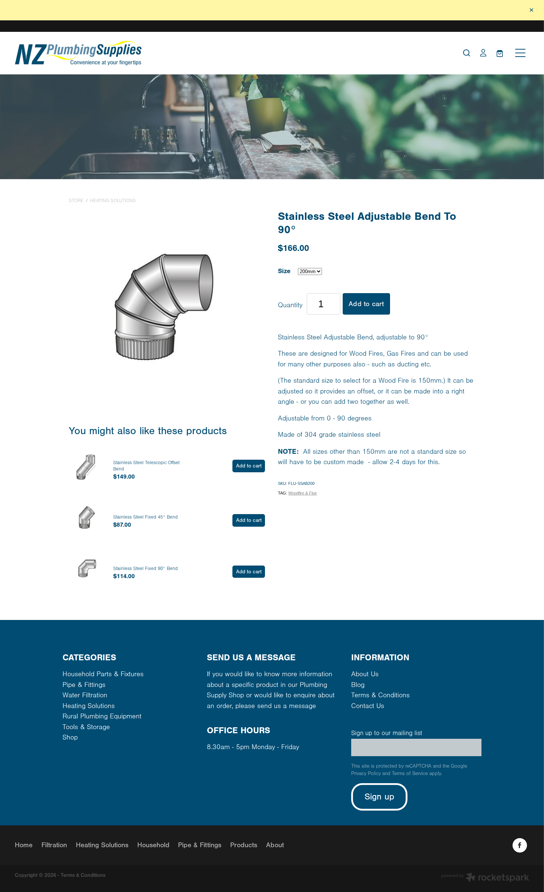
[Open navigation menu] (520, 53)
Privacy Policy (366, 774)
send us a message (286, 706)
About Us (365, 674)
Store (76, 200)
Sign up (379, 797)
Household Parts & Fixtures (103, 674)
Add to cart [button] (366, 304)
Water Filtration (85, 695)
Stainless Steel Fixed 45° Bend (145, 517)
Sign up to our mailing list (386, 733)
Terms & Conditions (380, 695)
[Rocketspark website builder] (485, 878)
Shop (70, 737)
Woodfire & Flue (302, 493)
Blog (358, 685)
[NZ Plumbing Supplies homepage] (207, 53)
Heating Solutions (113, 200)
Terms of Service (410, 774)
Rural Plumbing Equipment (102, 716)
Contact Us (367, 706)
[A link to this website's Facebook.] (520, 845)
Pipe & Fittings (84, 685)
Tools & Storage (86, 727)
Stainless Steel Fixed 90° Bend (145, 568)
